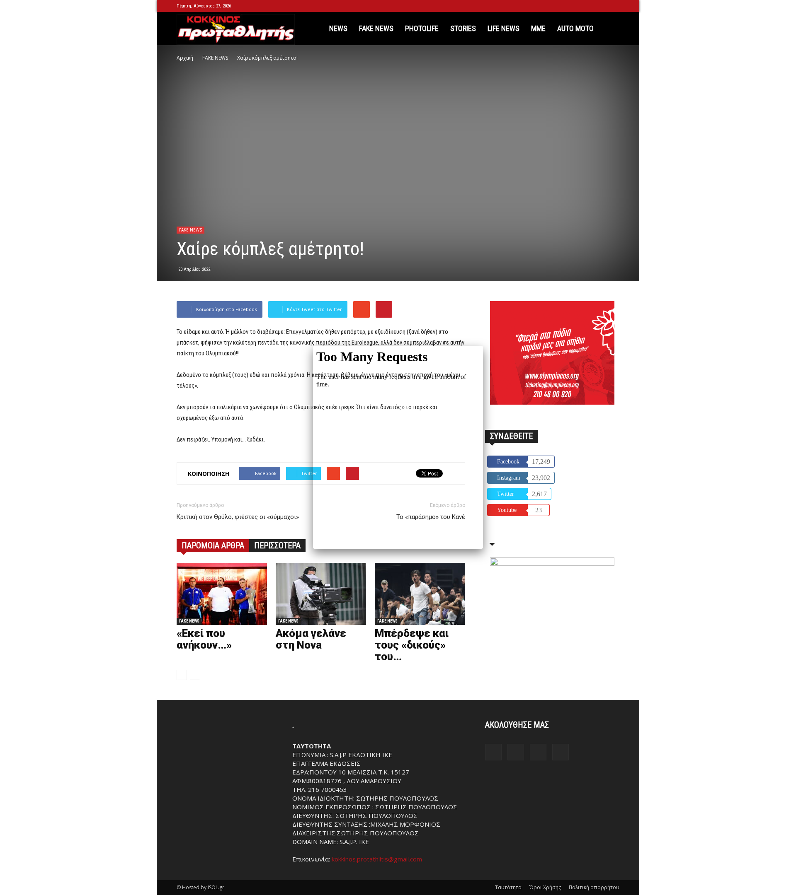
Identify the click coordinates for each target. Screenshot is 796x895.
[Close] (483, 345)
